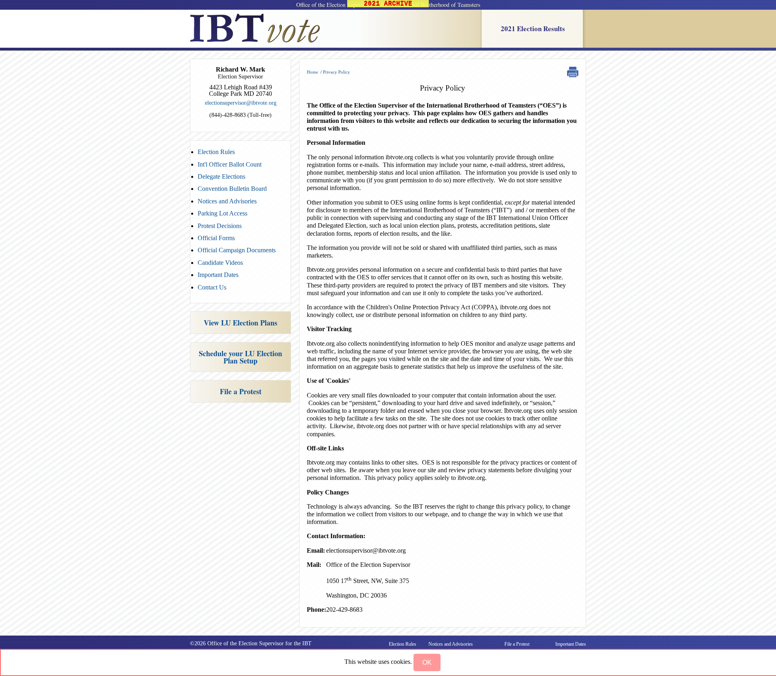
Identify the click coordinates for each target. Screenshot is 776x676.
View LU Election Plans (240, 322)
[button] (427, 662)
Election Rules (216, 151)
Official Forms (216, 237)
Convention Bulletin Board (232, 188)
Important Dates (218, 274)
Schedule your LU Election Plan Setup (240, 357)
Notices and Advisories (227, 201)
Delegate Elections (221, 176)
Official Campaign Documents (237, 250)
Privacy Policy (336, 72)
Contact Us (212, 287)
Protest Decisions (220, 225)
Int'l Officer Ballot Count (229, 164)
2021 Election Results (533, 28)
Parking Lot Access (222, 213)
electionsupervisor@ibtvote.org (240, 103)
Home (312, 72)
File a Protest (240, 391)
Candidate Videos (220, 262)
